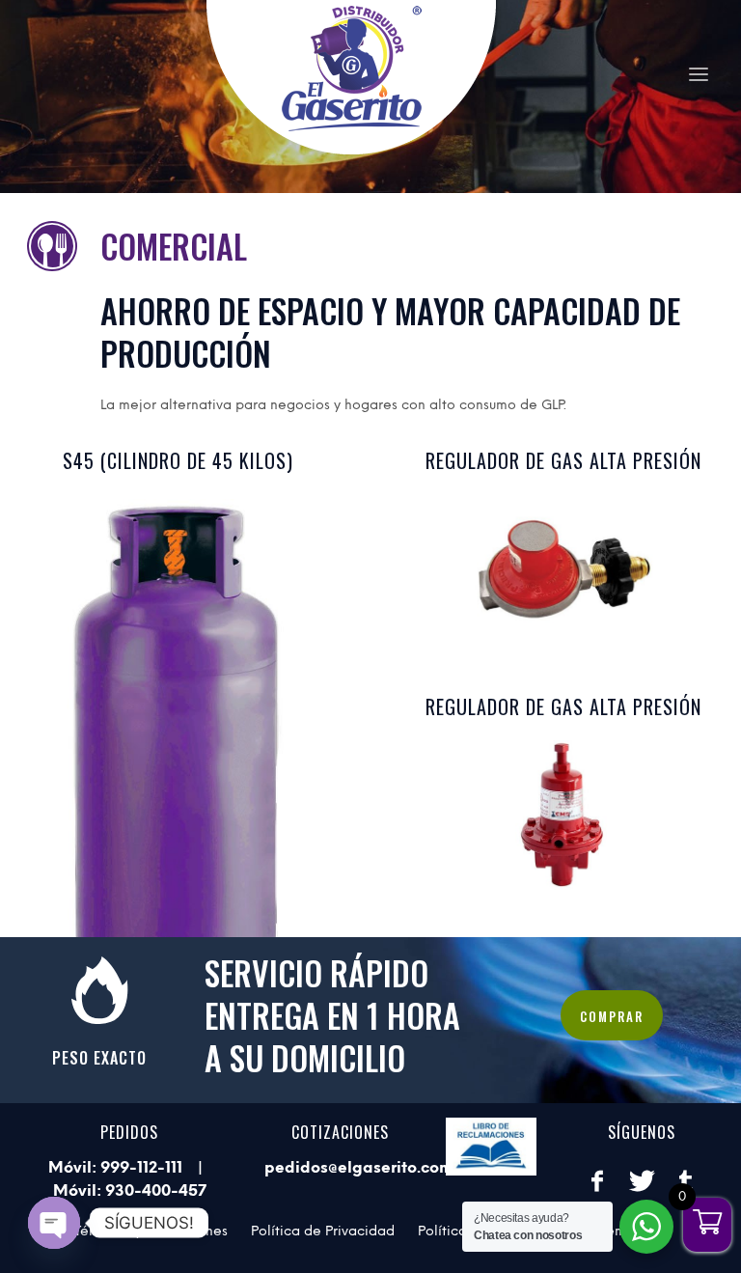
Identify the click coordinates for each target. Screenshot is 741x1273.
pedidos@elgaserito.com (358, 1167)
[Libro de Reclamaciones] (491, 1147)
